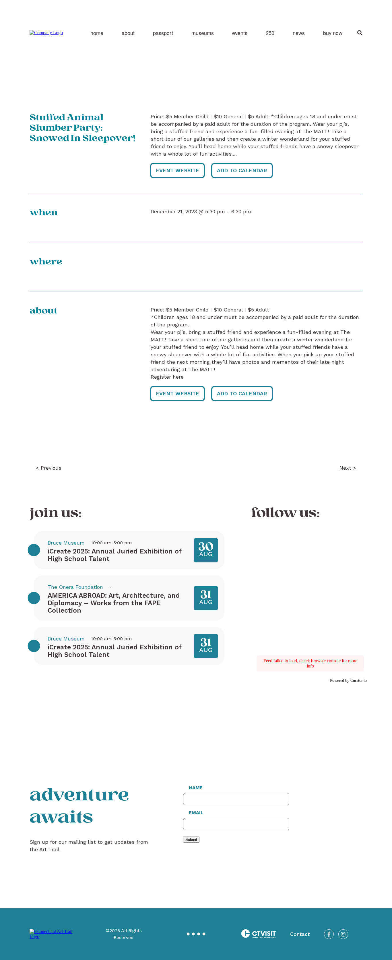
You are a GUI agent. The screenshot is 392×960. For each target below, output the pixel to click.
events (239, 32)
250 (270, 32)
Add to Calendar (242, 170)
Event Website (177, 170)
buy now (332, 32)
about (128, 32)
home (96, 32)
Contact (300, 934)
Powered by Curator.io (348, 680)
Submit (191, 839)
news (299, 32)
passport (163, 32)
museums (202, 32)
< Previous (48, 468)
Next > (347, 468)
